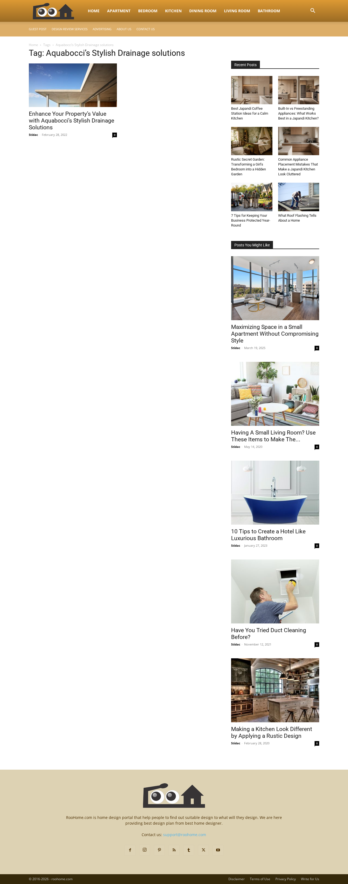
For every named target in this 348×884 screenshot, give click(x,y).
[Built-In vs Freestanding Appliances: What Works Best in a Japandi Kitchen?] (298, 90)
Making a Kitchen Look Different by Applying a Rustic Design (271, 732)
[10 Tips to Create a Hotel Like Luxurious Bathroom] (275, 493)
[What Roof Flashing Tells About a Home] (298, 197)
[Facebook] (130, 850)
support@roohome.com (184, 834)
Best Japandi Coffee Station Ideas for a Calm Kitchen (249, 113)
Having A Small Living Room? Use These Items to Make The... (273, 436)
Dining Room (202, 10)
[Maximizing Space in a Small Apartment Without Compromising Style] (275, 288)
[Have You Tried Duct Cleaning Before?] (275, 591)
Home (94, 10)
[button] (312, 11)
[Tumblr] (188, 850)
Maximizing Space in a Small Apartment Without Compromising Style (275, 334)
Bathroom (269, 10)
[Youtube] (218, 850)
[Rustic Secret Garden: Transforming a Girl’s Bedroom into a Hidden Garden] (251, 141)
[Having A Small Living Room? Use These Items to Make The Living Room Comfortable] (275, 394)
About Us (124, 29)
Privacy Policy (285, 879)
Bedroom (147, 10)
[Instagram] (144, 850)
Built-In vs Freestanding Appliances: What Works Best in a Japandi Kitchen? (298, 113)
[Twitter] (203, 850)
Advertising (102, 29)
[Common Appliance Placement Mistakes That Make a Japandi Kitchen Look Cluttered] (298, 141)
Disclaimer (236, 879)
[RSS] (174, 850)
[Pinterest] (159, 850)
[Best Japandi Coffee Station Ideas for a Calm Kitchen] (251, 90)
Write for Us (310, 879)
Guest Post (37, 29)
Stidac (33, 135)
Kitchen (173, 10)
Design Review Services (70, 29)
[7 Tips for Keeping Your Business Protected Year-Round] (251, 197)
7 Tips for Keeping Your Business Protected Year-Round (250, 220)
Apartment (118, 10)
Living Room (237, 10)
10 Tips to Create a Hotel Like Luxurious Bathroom (268, 535)
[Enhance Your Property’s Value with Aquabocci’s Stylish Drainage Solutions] (73, 85)
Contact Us (145, 29)
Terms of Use (260, 879)
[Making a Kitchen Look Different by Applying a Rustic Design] (275, 690)
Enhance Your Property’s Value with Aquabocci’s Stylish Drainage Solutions (71, 121)
